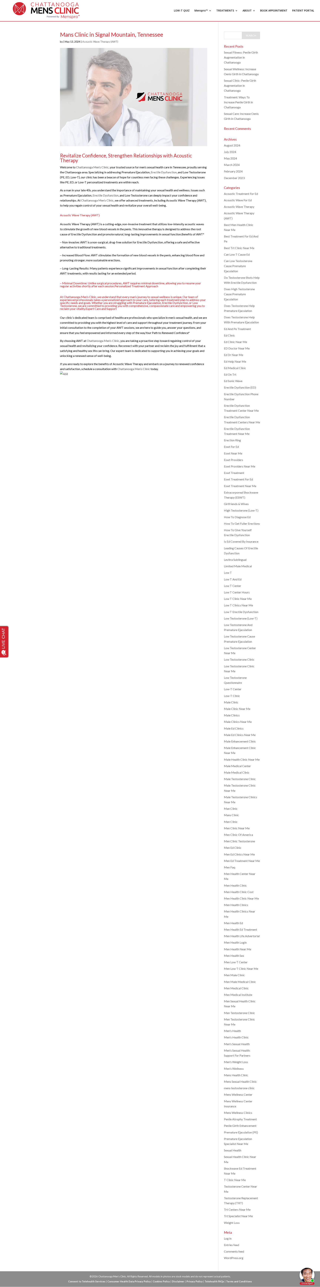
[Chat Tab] (160, 643)
